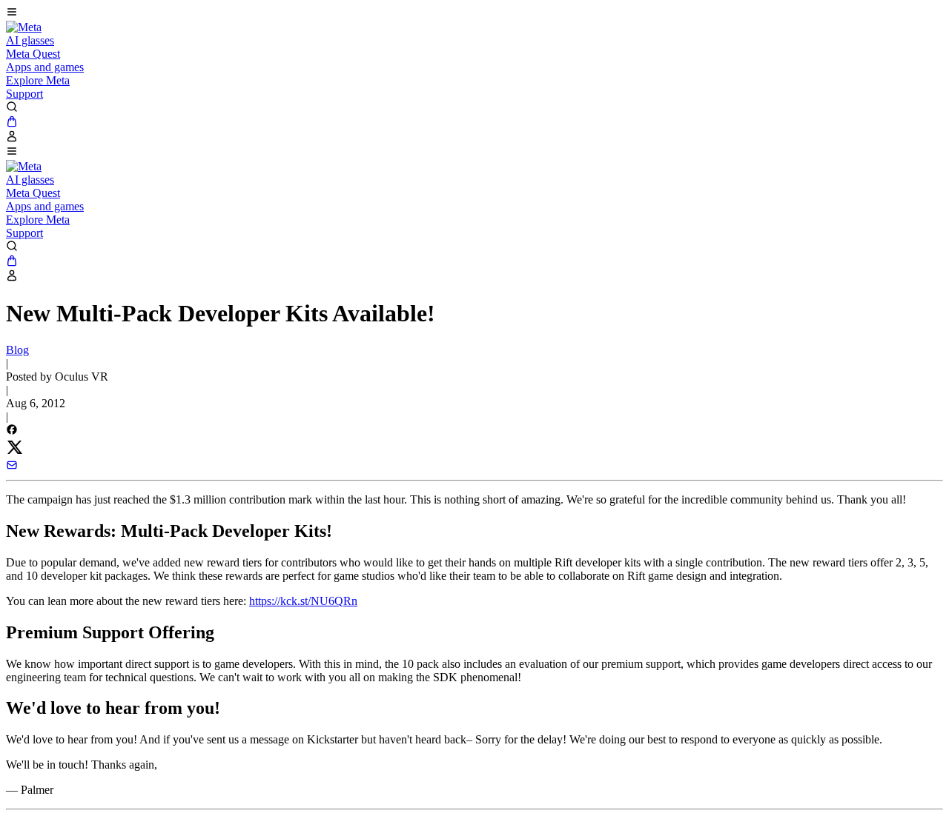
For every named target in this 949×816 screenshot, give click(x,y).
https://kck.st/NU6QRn (303, 601)
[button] (474, 13)
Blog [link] (17, 350)
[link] (24, 27)
